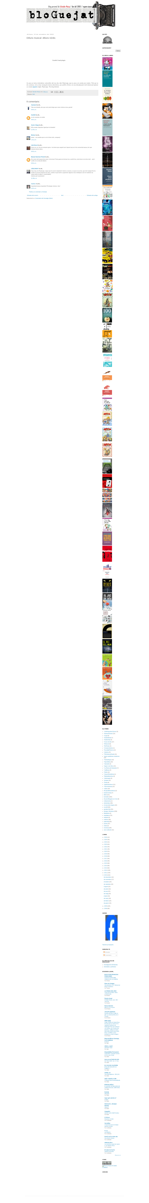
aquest (35, 87)
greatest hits (107, 809)
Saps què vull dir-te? (110, 1098)
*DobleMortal (107, 737)
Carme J (33, 183)
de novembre (107, 879)
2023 (105, 844)
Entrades (107, 952)
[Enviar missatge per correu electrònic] (51, 91)
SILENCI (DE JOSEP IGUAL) (112, 1113)
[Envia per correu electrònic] (55, 92)
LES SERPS (107, 1132)
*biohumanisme (108, 733)
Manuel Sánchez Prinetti (38, 157)
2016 (105, 861)
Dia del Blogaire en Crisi (110, 799)
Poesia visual (108, 998)
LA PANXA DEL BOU (110, 991)
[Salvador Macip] (111, 940)
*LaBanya (106, 770)
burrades (106, 797)
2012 (105, 870)
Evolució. (107, 1041)
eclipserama (107, 801)
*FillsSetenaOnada (109, 754)
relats (105, 825)
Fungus (106, 1099)
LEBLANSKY (35, 168)
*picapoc (106, 780)
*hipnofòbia (107, 762)
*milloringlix (107, 778)
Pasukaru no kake (109, 1119)
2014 (105, 865)
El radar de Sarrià (110, 1150)
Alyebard (33, 105)
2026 (105, 837)
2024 (105, 842)
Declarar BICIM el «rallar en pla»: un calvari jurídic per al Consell (111, 1015)
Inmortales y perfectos (110, 966)
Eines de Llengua (109, 983)
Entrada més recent (32, 195)
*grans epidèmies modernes (112, 756)
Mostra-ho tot (118, 1155)
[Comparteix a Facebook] (61, 92)
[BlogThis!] (57, 92)
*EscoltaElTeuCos (109, 750)
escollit (106, 807)
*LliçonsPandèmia (109, 774)
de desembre (107, 877)
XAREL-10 (107, 1072)
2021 (105, 849)
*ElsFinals (106, 746)
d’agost (106, 886)
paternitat (106, 821)
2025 (105, 839)
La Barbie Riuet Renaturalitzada (112, 1080)
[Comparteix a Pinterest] (63, 92)
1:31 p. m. (33, 139)
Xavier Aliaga (35, 125)
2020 (105, 851)
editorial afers (109, 1142)
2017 (105, 858)
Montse (33, 135)
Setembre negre (108, 1047)
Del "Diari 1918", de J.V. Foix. (112, 1061)
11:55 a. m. (34, 129)
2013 (105, 868)
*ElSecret (106, 744)
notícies (106, 819)
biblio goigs (108, 1020)
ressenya (106, 827)
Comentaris (108, 955)
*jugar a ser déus (108, 766)
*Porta (105, 782)
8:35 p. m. (33, 151)
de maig (106, 893)
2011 (105, 872)
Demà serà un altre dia (111, 1136)
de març (106, 898)
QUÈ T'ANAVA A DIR (110, 1078)
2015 (105, 863)
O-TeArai (107, 1117)
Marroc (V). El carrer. (110, 1007)
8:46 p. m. (33, 163)
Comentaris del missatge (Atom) (44, 198)
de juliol (106, 889)
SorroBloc (107, 1123)
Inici (62, 195)
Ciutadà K (107, 1111)
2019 (105, 854)
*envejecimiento (108, 748)
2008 (105, 908)
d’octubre (106, 882)
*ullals (105, 788)
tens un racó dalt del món (112, 1059)
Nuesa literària (109, 1006)
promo (105, 823)
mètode (106, 817)
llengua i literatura (109, 811)
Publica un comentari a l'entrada (38, 192)
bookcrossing (107, 793)
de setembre (107, 884)
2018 (105, 856)
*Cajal (105, 735)
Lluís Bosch (34, 145)
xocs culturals (107, 830)
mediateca (107, 815)
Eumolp (107, 1092)
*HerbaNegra (107, 759)
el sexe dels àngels (109, 805)
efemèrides (107, 803)
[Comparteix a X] (59, 92)
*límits (105, 772)
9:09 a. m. (33, 109)
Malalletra (106, 813)
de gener (106, 903)
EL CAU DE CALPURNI (111, 1065)
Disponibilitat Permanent (112, 1052)
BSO (34, 94)
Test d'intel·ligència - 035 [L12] (112, 1074)
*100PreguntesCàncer (110, 731)
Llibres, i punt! (109, 1046)
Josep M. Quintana (110, 1011)
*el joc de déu (107, 742)
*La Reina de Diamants (110, 768)
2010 (105, 875)
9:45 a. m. (33, 119)
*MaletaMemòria (108, 776)
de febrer (106, 901)
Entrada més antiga (92, 195)
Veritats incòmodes (109, 1151)
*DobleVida (107, 739)
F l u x (106, 1130)
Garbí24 (33, 115)
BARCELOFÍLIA (109, 1084)
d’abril (106, 896)
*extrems (106, 752)
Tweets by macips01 (108, 944)
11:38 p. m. (34, 178)
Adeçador (107, 1093)
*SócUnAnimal (108, 786)
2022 (105, 846)
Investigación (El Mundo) (111, 964)
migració (107, 1107)
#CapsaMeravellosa (109, 790)
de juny (106, 891)
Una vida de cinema (109, 1138)
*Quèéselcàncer (108, 784)
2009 (105, 906)
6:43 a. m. (33, 188)
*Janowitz (106, 764)
